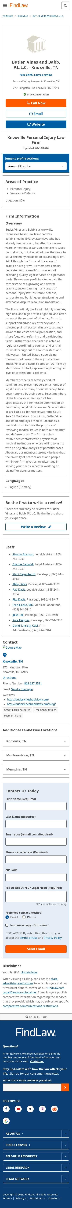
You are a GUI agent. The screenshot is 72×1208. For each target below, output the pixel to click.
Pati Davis (18, 589)
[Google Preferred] (6, 1121)
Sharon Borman (22, 554)
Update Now (29, 972)
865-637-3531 (33, 683)
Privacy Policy (53, 938)
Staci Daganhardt (23, 574)
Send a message (22, 689)
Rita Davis (18, 599)
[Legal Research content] (65, 1167)
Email (14, 917)
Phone (31, 917)
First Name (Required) (20, 799)
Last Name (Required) (20, 817)
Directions (9, 678)
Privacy (20, 1198)
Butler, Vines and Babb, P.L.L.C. (48, 16)
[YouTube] (18, 1109)
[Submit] (65, 1087)
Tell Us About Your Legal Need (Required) (33, 888)
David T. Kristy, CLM (25, 626)
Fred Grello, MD (22, 605)
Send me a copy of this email (29, 925)
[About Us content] (65, 1133)
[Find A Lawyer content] (65, 1145)
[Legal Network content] (65, 1179)
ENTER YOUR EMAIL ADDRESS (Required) (27, 1080)
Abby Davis (19, 584)
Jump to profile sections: (22, 158)
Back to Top (38, 1017)
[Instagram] (42, 1109)
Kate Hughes (20, 620)
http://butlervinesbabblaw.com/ (28, 699)
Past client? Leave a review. (36, 74)
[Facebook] (6, 1109)
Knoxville (23, 16)
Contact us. (37, 1061)
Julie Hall (18, 615)
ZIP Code (11, 870)
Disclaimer (36, 1198)
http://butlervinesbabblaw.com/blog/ (31, 704)
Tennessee (8, 16)
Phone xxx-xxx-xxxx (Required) (26, 852)
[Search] (65, 5)
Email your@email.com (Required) (29, 834)
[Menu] (4, 5)
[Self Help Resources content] (65, 1156)
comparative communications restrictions (30, 1006)
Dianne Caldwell (23, 564)
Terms (7, 1198)
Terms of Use (28, 938)
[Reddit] (54, 1109)
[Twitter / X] (30, 1109)
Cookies (53, 1198)
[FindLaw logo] (20, 5)
